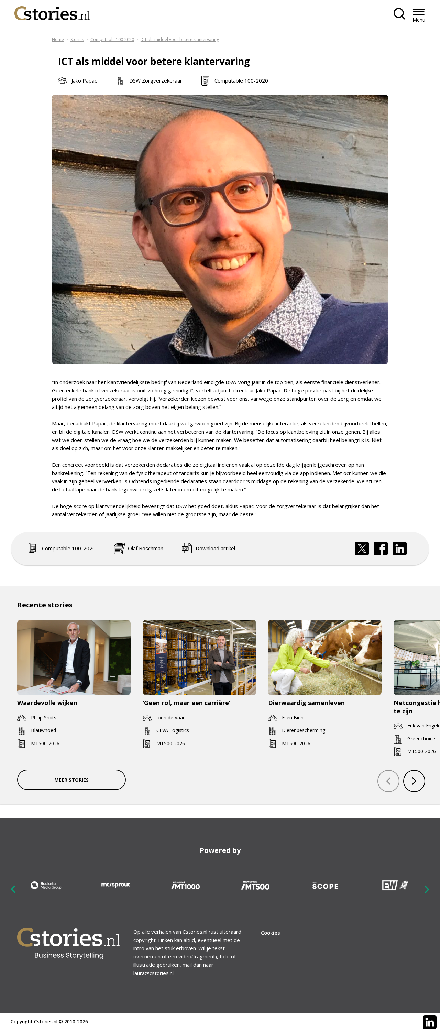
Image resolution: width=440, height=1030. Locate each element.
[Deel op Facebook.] (381, 548)
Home (58, 39)
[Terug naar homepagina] (52, 11)
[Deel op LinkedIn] (400, 548)
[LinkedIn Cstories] (430, 1022)
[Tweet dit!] (362, 548)
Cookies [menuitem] (270, 932)
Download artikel (215, 548)
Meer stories (71, 780)
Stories (77, 39)
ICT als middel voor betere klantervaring (180, 39)
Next (426, 889)
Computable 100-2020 (112, 39)
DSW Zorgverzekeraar (155, 80)
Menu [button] (418, 20)
